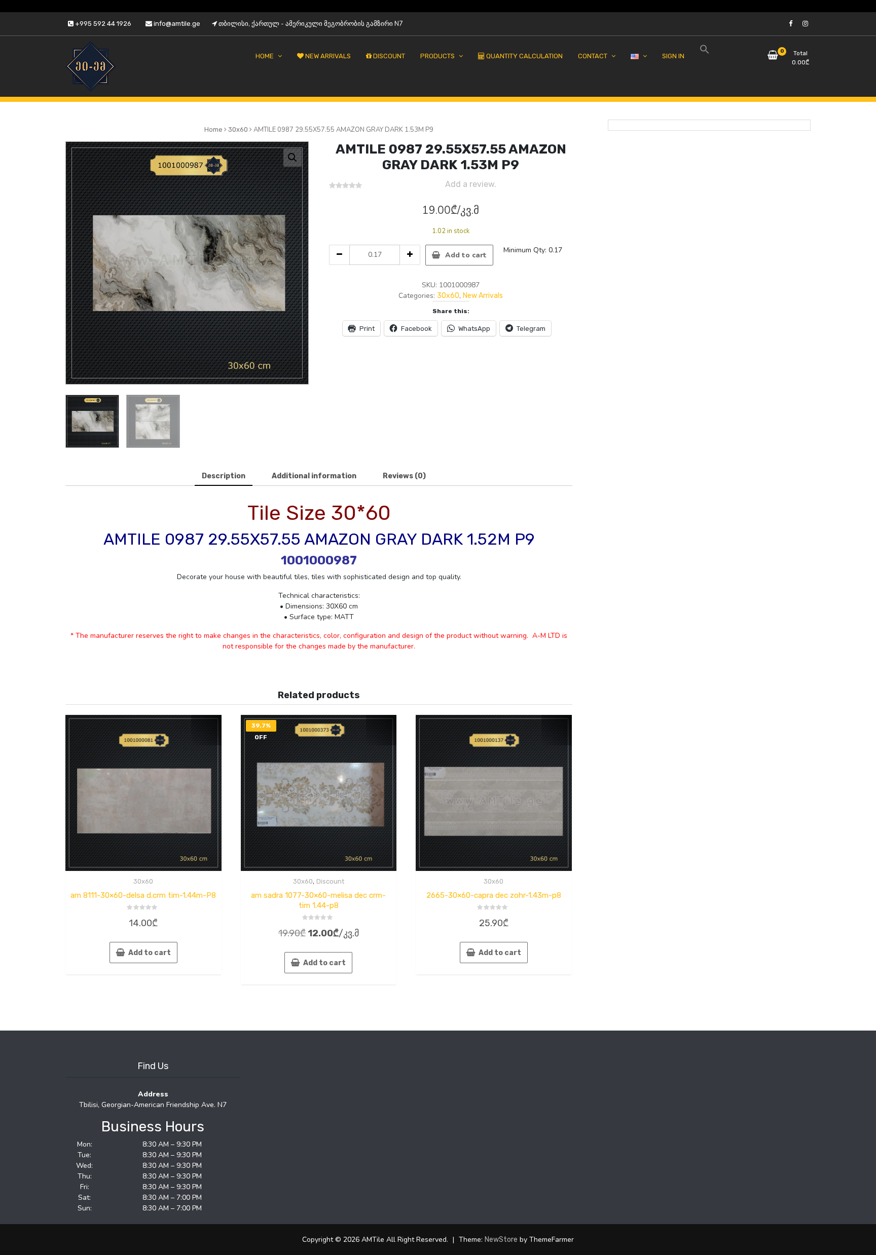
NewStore (501, 1239)
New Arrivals (483, 295)
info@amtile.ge (176, 23)
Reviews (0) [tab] (404, 476)
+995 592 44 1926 (102, 23)
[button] (292, 157)
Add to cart (466, 255)
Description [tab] (223, 476)
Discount (330, 881)
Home (213, 129)
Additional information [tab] (314, 476)
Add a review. (470, 184)
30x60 (238, 129)
